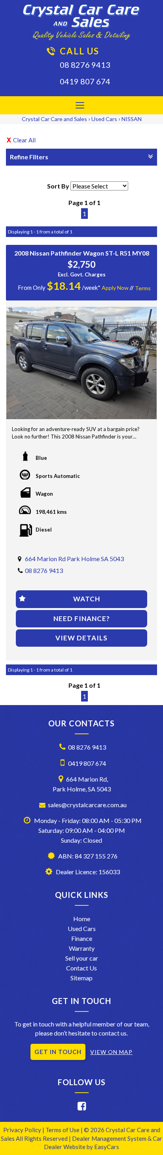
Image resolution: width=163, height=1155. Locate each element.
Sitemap (81, 977)
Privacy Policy (22, 1129)
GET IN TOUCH (58, 1051)
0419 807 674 (85, 81)
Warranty (82, 948)
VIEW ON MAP (111, 1052)
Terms (143, 288)
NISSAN (131, 119)
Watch (86, 599)
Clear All (24, 140)
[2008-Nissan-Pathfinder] (81, 363)
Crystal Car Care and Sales (54, 119)
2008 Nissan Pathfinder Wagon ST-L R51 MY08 (81, 253)
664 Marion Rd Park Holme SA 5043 (74, 558)
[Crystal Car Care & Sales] (81, 22)
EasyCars (106, 1146)
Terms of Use (63, 1129)
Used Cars (104, 119)
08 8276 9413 (85, 64)
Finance (81, 938)
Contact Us (81, 968)
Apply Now (115, 287)
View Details (81, 638)
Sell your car (81, 958)
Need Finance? (81, 618)
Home (81, 918)
